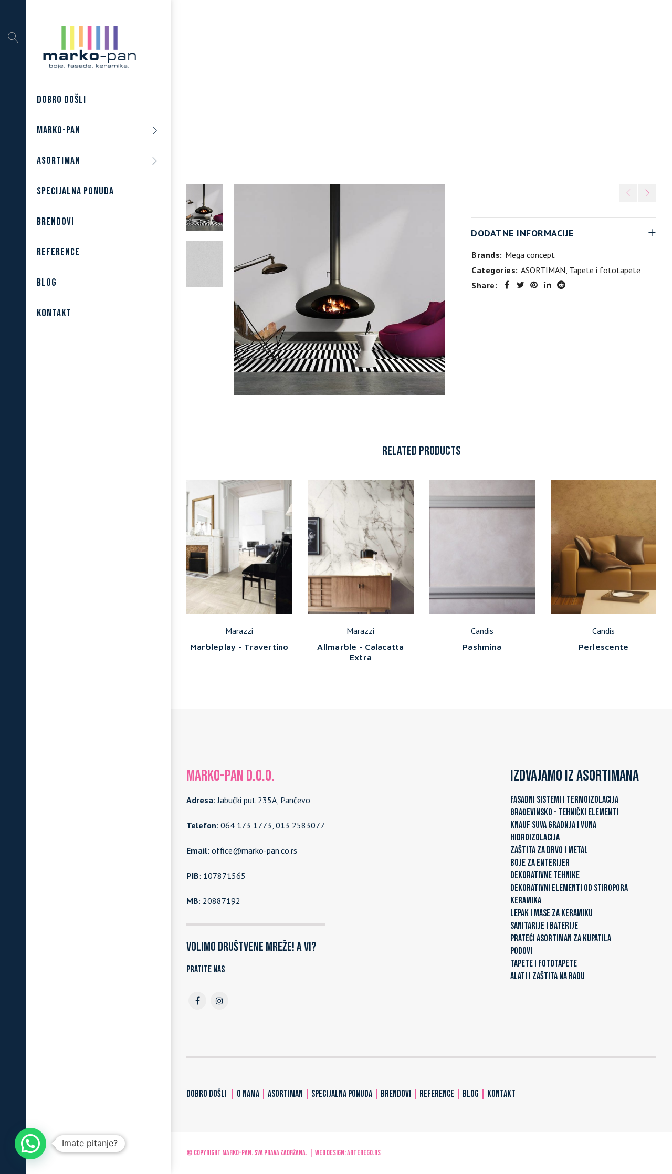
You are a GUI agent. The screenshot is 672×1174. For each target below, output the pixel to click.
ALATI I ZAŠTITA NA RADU (547, 976)
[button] (30, 1143)
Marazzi (239, 631)
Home (301, 94)
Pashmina (482, 646)
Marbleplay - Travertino (239, 646)
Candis (482, 631)
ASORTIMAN (344, 94)
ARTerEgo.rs (364, 1152)
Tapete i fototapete (412, 94)
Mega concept (530, 255)
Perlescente (604, 646)
